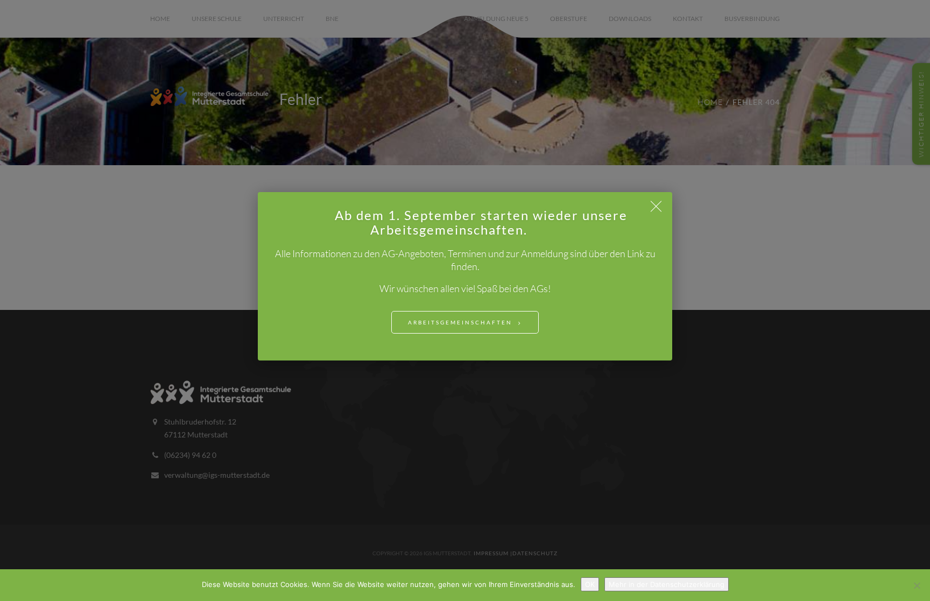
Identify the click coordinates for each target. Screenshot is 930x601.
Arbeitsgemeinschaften (460, 322)
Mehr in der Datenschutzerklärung (666, 584)
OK (590, 584)
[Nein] (916, 585)
